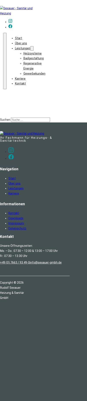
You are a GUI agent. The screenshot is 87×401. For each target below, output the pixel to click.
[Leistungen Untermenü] (32, 48)
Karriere (20, 78)
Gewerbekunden (34, 73)
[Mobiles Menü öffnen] (5, 61)
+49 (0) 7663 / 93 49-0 (15, 262)
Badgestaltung (33, 58)
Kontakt (20, 83)
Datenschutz (17, 228)
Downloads (15, 218)
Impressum (16, 223)
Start (18, 38)
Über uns (21, 43)
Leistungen (22, 48)
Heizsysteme (32, 53)
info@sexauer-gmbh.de (46, 262)
